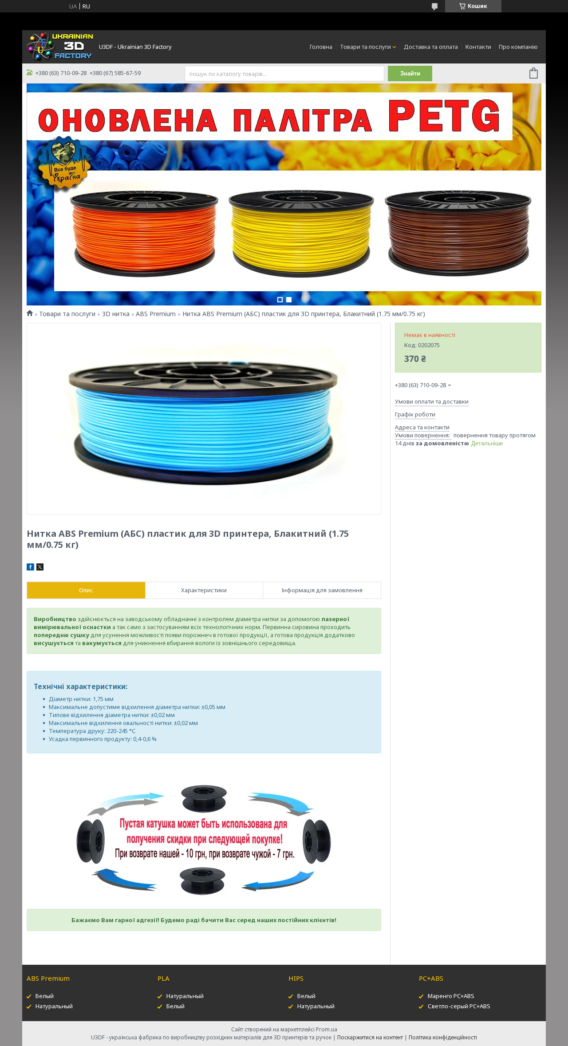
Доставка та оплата (431, 47)
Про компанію (518, 47)
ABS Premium (156, 314)
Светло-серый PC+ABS (459, 1006)
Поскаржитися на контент (370, 1037)
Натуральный (54, 1006)
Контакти (478, 47)
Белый (45, 996)
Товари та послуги (365, 47)
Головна (321, 47)
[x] (39, 568)
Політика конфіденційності (443, 1037)
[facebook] (30, 568)
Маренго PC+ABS (451, 996)
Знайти (410, 73)
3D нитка (116, 314)
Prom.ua (326, 1029)
